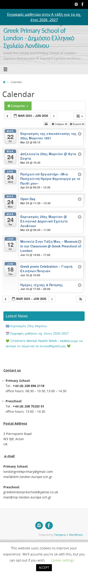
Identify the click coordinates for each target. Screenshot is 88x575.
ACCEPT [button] (44, 568)
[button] (80, 299)
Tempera (60, 535)
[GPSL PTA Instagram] (76, 4)
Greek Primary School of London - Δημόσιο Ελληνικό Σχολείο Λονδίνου (38, 39)
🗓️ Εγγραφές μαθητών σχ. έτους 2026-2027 (37, 333)
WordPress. (76, 535)
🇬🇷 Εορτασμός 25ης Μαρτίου (26, 326)
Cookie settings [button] (62, 560)
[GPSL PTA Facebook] (82, 4)
